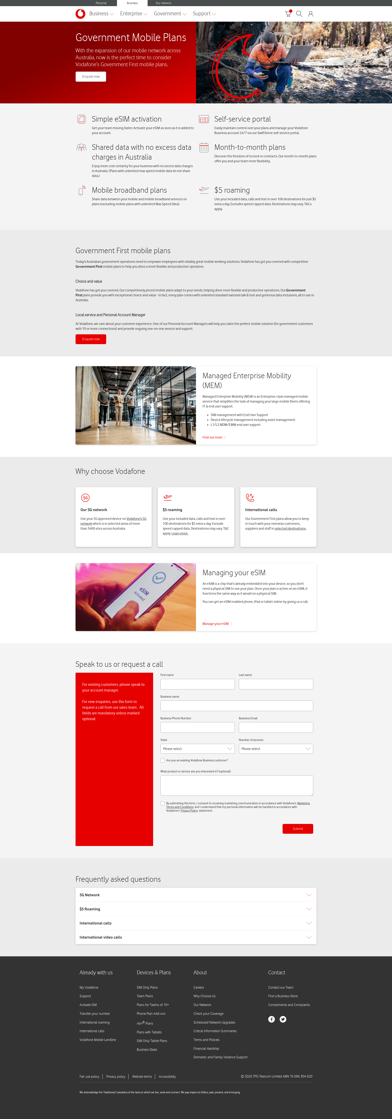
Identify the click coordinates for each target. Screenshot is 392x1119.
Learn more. (180, 533)
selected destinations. (290, 528)
